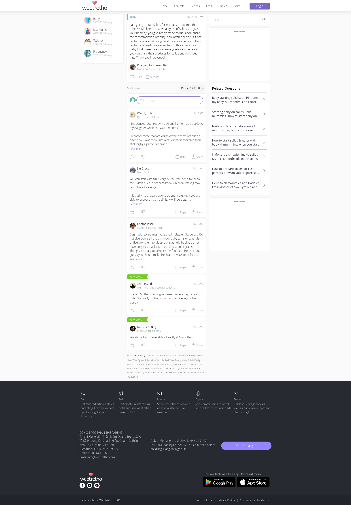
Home (164, 6)
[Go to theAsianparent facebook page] (82, 485)
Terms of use (204, 500)
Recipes (195, 6)
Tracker (222, 6)
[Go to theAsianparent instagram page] (97, 485)
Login (259, 6)
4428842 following (102, 33)
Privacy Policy (226, 500)
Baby (133, 16)
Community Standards (254, 500)
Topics (236, 6)
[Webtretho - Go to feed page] (94, 6)
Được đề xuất (191, 88)
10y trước (197, 113)
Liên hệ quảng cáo (246, 446)
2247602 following (102, 44)
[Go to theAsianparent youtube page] (89, 485)
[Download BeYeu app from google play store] (219, 486)
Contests (179, 6)
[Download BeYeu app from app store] (253, 486)
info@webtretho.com (101, 457)
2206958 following (102, 55)
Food (209, 6)
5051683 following (102, 22)
